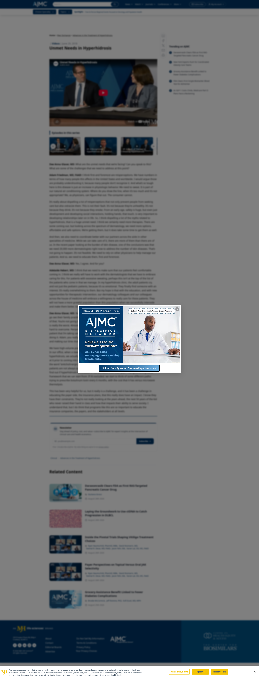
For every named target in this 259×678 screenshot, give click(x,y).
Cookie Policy (116, 675)
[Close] (255, 672)
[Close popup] (177, 309)
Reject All (200, 671)
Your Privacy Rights (179, 671)
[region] (129, 672)
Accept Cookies (219, 671)
